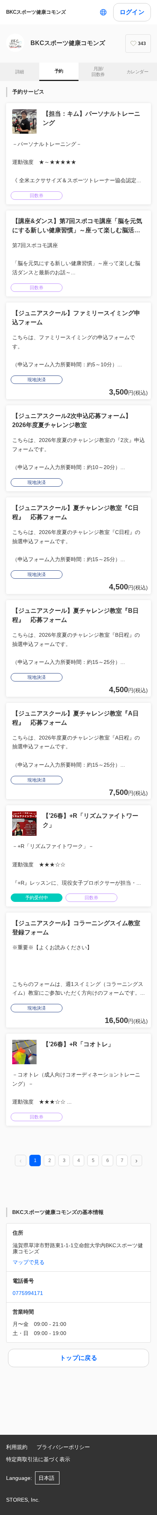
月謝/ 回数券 (97, 72)
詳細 (19, 71)
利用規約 (16, 1447)
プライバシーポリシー (63, 1447)
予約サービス (28, 92)
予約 (58, 71)
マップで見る (29, 1262)
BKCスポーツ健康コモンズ (36, 12)
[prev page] (20, 1161)
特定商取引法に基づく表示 (38, 1459)
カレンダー (137, 71)
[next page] (136, 1161)
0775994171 (28, 1293)
